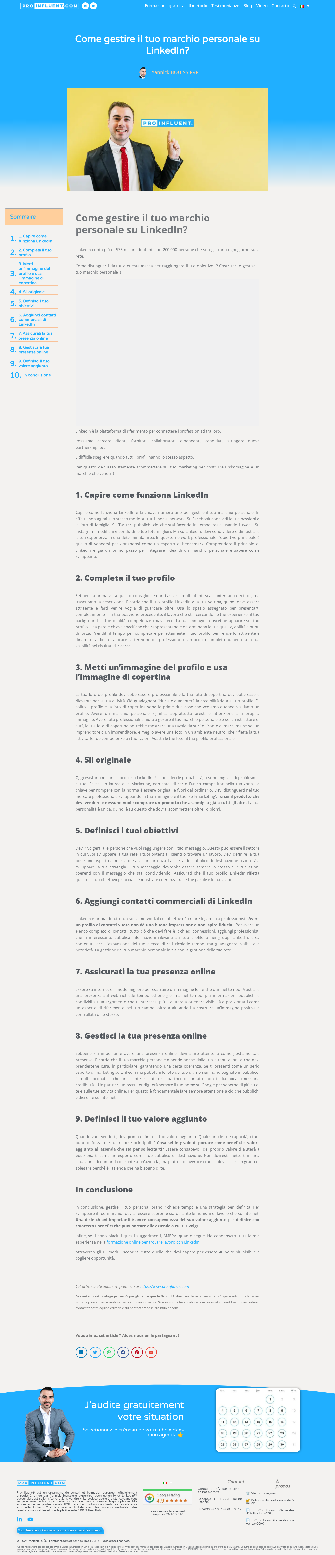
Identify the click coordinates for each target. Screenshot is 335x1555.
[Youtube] (93, 5)
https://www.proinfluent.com (164, 1286)
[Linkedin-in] (19, 1519)
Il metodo (198, 5)
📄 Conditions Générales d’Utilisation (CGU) (270, 1511)
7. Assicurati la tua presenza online (35, 336)
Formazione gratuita (165, 5)
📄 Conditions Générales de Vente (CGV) (270, 1522)
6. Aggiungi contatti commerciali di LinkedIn (37, 320)
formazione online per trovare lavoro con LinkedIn (153, 1242)
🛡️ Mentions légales (261, 1493)
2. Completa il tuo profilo (35, 252)
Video (262, 5)
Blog (247, 5)
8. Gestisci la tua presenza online (34, 350)
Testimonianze (225, 5)
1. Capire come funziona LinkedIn (35, 238)
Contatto (280, 5)
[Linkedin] (85, 5)
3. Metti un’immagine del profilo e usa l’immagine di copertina (34, 273)
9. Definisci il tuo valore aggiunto (34, 363)
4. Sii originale (32, 292)
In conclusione (37, 375)
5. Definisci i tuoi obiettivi (34, 303)
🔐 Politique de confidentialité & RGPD (270, 1501)
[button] (294, 6)
